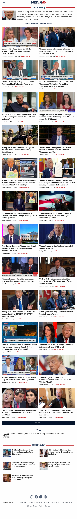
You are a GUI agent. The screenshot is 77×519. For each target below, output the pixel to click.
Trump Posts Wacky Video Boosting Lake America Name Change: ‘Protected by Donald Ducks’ (18, 149)
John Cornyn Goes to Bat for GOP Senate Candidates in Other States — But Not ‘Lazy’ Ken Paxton (56, 412)
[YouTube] (32, 497)
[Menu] (5, 2)
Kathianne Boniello (44, 56)
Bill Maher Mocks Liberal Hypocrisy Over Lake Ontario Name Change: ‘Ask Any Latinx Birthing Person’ (19, 215)
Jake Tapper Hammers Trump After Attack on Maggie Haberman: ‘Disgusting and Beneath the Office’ (19, 248)
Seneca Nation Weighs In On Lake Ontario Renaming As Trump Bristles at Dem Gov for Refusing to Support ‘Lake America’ (57, 182)
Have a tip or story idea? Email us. (24, 434)
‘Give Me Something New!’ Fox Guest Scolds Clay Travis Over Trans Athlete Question (19, 378)
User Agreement (66, 502)
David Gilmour (43, 316)
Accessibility (55, 502)
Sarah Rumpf (42, 417)
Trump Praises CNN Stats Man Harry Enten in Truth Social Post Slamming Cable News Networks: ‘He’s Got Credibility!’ (19, 182)
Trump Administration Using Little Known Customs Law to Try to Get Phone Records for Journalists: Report (56, 51)
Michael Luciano (43, 220)
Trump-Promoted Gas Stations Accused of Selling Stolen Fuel (56, 247)
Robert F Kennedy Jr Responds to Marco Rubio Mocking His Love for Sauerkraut (18, 82)
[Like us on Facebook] (41, 497)
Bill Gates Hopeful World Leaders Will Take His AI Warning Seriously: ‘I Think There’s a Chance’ (19, 116)
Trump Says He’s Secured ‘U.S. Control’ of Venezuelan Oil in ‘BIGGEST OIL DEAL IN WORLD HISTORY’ (18, 314)
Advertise (38, 502)
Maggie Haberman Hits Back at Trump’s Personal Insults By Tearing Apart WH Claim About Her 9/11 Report (57, 116)
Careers (30, 502)
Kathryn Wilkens (43, 251)
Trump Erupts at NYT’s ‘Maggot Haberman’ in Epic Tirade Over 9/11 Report (56, 345)
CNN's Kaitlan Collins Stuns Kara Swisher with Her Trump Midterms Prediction (60, 452)
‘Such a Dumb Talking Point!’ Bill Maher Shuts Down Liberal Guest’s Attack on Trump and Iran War (55, 149)
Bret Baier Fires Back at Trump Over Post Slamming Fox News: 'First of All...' (23, 452)
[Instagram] (45, 497)
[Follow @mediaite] (36, 497)
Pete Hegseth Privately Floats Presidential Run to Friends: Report (56, 312)
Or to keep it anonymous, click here (50, 434)
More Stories (38, 423)
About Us (23, 502)
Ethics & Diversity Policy (35, 506)
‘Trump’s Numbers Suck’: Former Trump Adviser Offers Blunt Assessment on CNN (18, 280)
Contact (47, 506)
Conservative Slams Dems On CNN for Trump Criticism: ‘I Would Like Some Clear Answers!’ (17, 51)
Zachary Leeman (43, 122)
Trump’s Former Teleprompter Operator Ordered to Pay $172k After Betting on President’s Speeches (55, 215)
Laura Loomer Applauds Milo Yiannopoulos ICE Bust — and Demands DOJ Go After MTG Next (19, 412)
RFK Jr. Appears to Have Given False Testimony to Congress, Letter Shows (22, 477)
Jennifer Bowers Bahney (8, 56)
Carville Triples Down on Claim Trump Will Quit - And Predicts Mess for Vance (59, 465)
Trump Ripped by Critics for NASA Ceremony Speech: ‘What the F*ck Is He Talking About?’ (55, 379)
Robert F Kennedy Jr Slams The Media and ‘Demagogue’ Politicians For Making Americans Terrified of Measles (56, 84)
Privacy (46, 502)
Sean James (5, 86)
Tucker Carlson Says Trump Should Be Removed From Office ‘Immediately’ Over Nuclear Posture (55, 281)
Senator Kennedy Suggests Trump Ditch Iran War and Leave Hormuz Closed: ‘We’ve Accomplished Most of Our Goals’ (19, 346)
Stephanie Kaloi (5, 352)
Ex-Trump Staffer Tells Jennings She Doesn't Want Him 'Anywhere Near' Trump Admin (23, 465)
